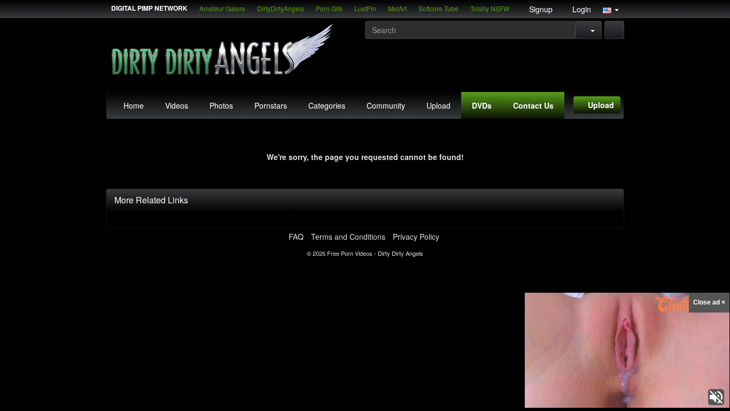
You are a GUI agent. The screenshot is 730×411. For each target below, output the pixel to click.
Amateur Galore (222, 8)
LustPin (365, 8)
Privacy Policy (416, 236)
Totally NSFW (489, 8)
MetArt (397, 8)
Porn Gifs (329, 8)
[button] (610, 9)
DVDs (482, 105)
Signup (540, 9)
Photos (221, 105)
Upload (438, 105)
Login (580, 9)
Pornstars (270, 105)
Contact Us (533, 105)
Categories (326, 105)
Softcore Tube (438, 8)
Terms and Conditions (348, 236)
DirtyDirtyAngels (280, 8)
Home (133, 105)
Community (386, 105)
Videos (176, 105)
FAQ (296, 236)
